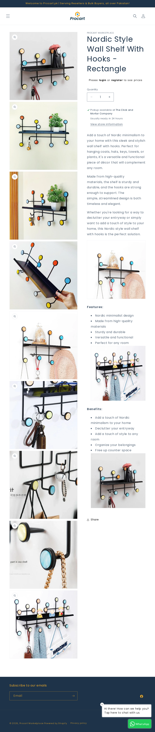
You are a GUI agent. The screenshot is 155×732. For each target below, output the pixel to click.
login (102, 80)
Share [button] (95, 519)
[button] (8, 16)
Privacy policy (79, 723)
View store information (106, 124)
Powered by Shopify (55, 723)
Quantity (92, 89)
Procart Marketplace (31, 723)
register (117, 80)
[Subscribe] (73, 695)
